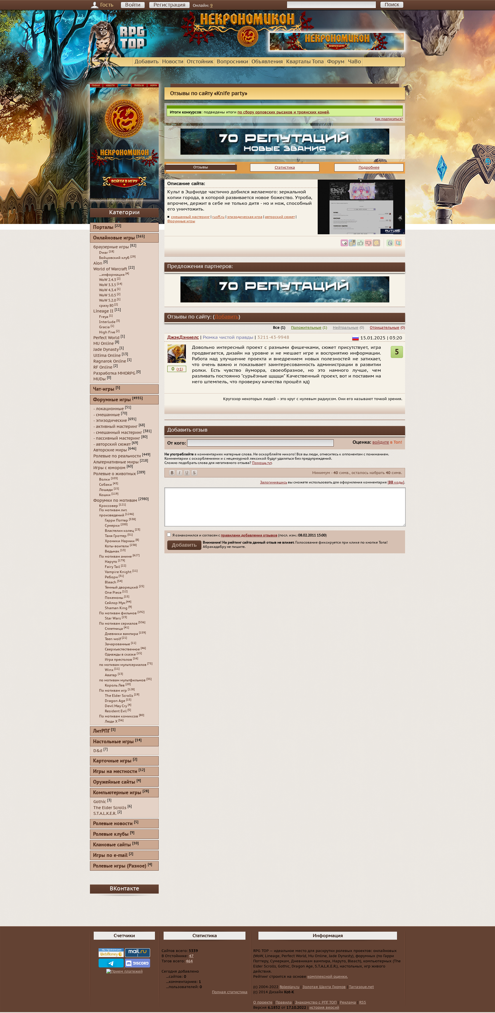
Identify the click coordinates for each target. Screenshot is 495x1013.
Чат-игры (103, 389)
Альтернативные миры (116, 461)
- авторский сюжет (112, 444)
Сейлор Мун (115, 603)
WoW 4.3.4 (107, 290)
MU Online (103, 343)
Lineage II (103, 311)
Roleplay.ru (289, 987)
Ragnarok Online (109, 361)
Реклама (348, 1002)
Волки (104, 479)
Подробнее (369, 167)
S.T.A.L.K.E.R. (104, 813)
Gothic (99, 801)
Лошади (106, 490)
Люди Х (111, 721)
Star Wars (113, 618)
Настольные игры (113, 742)
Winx (109, 670)
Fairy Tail (112, 567)
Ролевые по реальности (117, 456)
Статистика (285, 167)
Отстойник (200, 62)
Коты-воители (117, 546)
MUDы (99, 379)
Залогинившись (273, 482)
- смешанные (106, 414)
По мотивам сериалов (118, 623)
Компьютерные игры (117, 793)
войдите (380, 442)
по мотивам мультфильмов (122, 680)
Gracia (104, 327)
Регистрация (169, 5)
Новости (172, 62)
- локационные (108, 408)
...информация (112, 275)
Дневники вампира (121, 634)
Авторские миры (110, 450)
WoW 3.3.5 (107, 285)
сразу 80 (106, 306)
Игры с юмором (109, 467)
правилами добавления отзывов (249, 535)
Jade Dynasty (105, 349)
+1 (180, 369)
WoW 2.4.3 (107, 280)
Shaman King (116, 608)
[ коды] (396, 482)
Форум (336, 62)
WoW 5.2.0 (107, 300)
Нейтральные (345, 327)
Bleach (110, 582)
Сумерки (112, 526)
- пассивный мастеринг (116, 438)
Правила (284, 1002)
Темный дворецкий (121, 587)
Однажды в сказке (120, 654)
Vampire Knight (118, 572)
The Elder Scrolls (119, 696)
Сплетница (114, 629)
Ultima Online (107, 355)
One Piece (113, 593)
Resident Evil (116, 711)
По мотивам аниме (115, 556)
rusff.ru (218, 217)
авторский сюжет (280, 217)
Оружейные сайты (114, 782)
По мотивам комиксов (118, 716)
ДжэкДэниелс (183, 337)
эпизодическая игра (244, 217)
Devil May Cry (116, 706)
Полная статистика (229, 992)
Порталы (103, 227)
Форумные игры (181, 221)
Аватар (111, 675)
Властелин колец (119, 531)
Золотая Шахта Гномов (324, 987)
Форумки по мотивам (115, 500)
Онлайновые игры (114, 238)
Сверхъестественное (122, 649)
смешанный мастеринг (190, 217)
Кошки (105, 495)
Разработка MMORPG (114, 373)
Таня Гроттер (116, 536)
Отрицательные (384, 327)
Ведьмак (112, 551)
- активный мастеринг (115, 426)
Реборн (111, 577)
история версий (324, 1007)
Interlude (107, 322)
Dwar (103, 253)
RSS (362, 1002)
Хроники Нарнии (120, 541)
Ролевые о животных (114, 473)
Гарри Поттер (116, 520)
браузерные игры (111, 247)
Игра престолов (118, 660)
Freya (103, 317)
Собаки (105, 485)
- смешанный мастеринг (117, 432)
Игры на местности (115, 771)
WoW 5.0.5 (107, 295)
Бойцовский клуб (114, 258)
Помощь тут (262, 463)
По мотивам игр (113, 691)
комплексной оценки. (327, 976)
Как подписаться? (389, 119)
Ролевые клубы (111, 834)
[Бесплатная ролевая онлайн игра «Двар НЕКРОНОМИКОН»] (336, 50)
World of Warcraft (110, 269)
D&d (97, 750)
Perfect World (106, 337)
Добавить (147, 62)
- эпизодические (110, 420)
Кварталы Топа (305, 62)
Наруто (111, 562)
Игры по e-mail (110, 855)
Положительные (306, 327)
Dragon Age (115, 701)
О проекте (262, 1002)
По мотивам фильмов (118, 613)
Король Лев (115, 685)
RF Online (102, 367)
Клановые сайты (112, 845)
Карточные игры (112, 761)
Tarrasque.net (361, 987)
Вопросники (232, 62)
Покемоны (114, 598)
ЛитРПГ (101, 731)
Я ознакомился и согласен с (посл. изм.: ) (249, 535)
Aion (97, 263)
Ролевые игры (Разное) (119, 866)
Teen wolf (113, 639)
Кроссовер (108, 506)
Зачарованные (117, 644)
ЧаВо (354, 62)
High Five (107, 332)
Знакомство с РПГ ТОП (316, 1002)
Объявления (267, 62)
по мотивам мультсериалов (122, 665)
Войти (132, 5)
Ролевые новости (113, 824)
